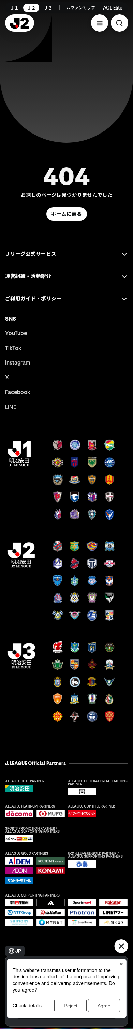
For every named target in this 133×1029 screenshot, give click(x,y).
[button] (99, 23)
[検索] (119, 23)
